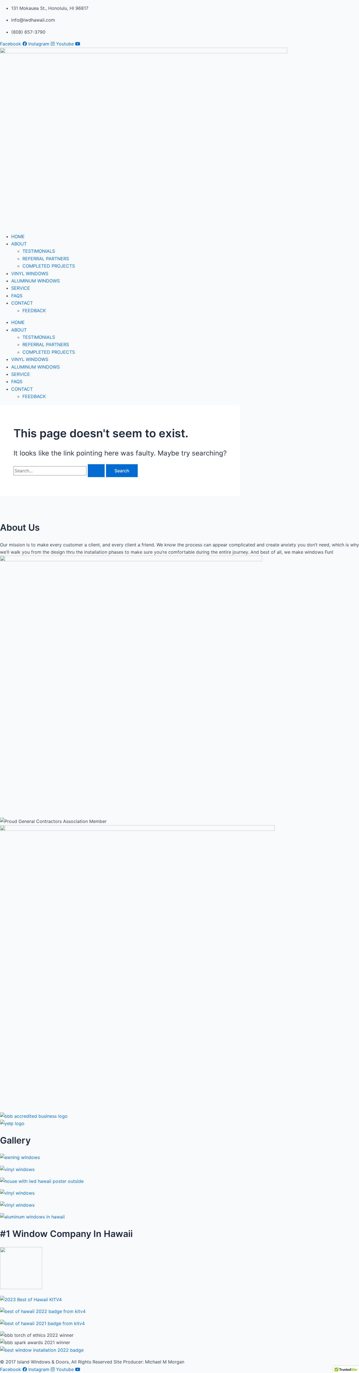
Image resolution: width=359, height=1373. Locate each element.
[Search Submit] (96, 470)
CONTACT (22, 303)
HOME (18, 236)
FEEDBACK (34, 310)
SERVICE (20, 288)
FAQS (16, 295)
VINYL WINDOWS (29, 273)
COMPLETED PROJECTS (48, 266)
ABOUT (19, 244)
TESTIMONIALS (38, 251)
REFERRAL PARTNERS (45, 258)
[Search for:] (59, 470)
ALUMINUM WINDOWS (35, 281)
